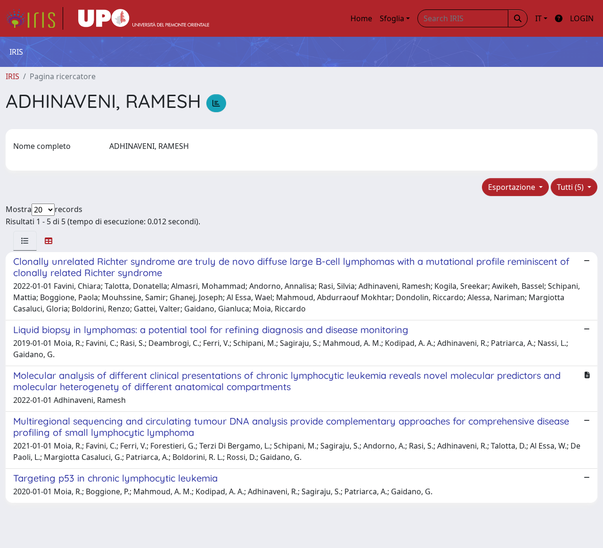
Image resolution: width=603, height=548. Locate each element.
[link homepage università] (144, 18)
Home (361, 18)
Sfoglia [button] (392, 18)
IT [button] (538, 18)
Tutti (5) (571, 187)
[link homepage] (34, 18)
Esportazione (512, 187)
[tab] (25, 241)
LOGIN (582, 18)
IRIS (12, 76)
